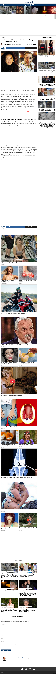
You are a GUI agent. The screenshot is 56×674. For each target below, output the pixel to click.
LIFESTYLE (21, 572)
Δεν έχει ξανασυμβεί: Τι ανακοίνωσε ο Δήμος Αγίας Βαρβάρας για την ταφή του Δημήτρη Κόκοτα (27, 610)
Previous (0, 12)
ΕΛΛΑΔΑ (5, 589)
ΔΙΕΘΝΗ (5, 572)
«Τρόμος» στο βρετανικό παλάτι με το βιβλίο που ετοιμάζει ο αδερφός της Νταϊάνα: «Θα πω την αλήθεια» (47, 98)
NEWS (2, 572)
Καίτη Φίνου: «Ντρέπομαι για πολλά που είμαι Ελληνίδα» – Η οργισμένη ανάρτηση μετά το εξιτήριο (47, 85)
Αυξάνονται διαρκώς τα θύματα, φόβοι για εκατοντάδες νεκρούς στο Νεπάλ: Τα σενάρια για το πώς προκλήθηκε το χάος (8, 16)
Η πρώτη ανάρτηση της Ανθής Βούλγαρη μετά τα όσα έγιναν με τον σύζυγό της (9, 610)
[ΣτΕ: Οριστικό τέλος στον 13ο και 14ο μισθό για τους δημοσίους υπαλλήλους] (46, 104)
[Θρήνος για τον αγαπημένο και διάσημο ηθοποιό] (24, 10)
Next (55, 12)
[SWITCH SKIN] (3, 5)
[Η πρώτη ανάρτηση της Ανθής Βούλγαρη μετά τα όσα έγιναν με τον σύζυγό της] (9, 603)
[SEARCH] (54, 5)
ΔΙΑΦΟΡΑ (24, 589)
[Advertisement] (28, 27)
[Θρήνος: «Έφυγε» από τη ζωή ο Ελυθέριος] (9, 585)
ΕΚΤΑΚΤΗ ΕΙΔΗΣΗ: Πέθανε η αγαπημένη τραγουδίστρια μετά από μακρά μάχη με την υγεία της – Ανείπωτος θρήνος (39, 16)
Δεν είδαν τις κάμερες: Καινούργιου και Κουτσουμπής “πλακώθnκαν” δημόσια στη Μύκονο (27, 575)
